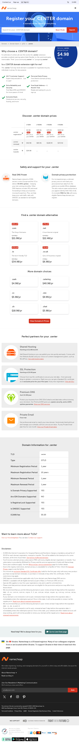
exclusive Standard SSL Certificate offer (27, 571)
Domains (4, 43)
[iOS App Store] (31, 739)
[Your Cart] (68, 2)
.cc (13, 293)
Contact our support (35, 538)
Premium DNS (27, 392)
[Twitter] (4, 697)
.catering (47, 279)
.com (14, 228)
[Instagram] (17, 697)
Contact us (6, 2)
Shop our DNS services (42, 404)
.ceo (44, 293)
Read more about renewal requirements (26, 601)
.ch (13, 306)
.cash (14, 279)
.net (44, 228)
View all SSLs (69, 381)
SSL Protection (28, 369)
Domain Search (14, 43)
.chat (45, 306)
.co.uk (45, 251)
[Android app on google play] (18, 739)
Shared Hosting (28, 347)
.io (13, 251)
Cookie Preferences (58, 711)
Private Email (27, 414)
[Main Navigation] (75, 8)
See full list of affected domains (37, 558)
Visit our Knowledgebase (10, 538)
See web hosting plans (36, 359)
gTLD (23, 43)
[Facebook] (11, 697)
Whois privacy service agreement (40, 564)
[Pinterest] (24, 697)
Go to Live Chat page (58, 632)
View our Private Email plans (47, 427)
